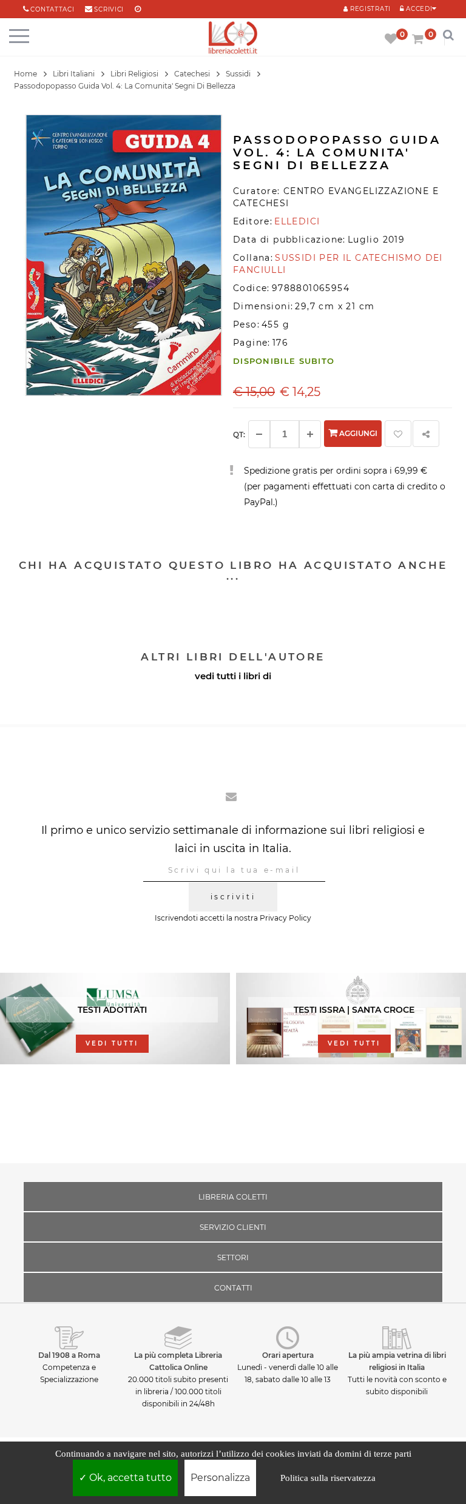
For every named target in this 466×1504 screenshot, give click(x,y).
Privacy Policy (285, 917)
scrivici (109, 9)
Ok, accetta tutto (129, 1477)
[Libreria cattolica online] (233, 38)
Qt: (239, 434)
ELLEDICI (297, 221)
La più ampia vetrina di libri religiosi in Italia (397, 1361)
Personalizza (220, 1477)
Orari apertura (288, 1355)
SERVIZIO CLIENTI (233, 1227)
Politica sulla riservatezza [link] (328, 1478)
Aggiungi (357, 433)
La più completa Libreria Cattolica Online (178, 1361)
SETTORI (233, 1257)
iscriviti (233, 896)
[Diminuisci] (259, 434)
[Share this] (426, 433)
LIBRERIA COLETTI (233, 1196)
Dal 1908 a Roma (69, 1355)
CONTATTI (233, 1287)
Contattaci (52, 9)
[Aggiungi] (310, 434)
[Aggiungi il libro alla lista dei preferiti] (398, 433)
